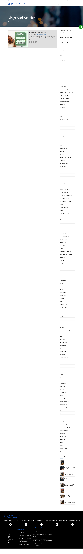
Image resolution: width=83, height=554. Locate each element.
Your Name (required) (63, 45)
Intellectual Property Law (24, 543)
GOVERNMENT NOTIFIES (65, 222)
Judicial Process (63, 271)
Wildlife (61, 445)
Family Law (21, 533)
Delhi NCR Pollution (63, 180)
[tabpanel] (18, 39)
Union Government (63, 436)
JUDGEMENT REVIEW (64, 266)
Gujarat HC (62, 227)
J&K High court (62, 263)
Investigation (62, 257)
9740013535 (37, 545)
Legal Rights (62, 298)
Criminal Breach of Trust (64, 169)
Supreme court (62, 412)
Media (9, 542)
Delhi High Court (63, 177)
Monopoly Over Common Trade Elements (67, 330)
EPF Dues (61, 204)
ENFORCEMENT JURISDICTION (66, 195)
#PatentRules (62, 104)
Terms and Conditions (12, 543)
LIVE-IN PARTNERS (63, 307)
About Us (39, 4)
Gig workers (62, 219)
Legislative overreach (64, 304)
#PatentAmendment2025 (64, 101)
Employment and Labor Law (24, 539)
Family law (62, 210)
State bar (61, 395)
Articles (61, 127)
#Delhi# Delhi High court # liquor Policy (67, 92)
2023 (61, 116)
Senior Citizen (62, 386)
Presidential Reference (64, 357)
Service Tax (62, 389)
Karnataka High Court (64, 274)
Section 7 (61, 380)
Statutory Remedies (63, 404)
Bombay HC (62, 133)
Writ (60, 451)
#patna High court (63, 107)
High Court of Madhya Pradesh (65, 236)
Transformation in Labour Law (65, 427)
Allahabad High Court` (64, 119)
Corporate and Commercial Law (25, 535)
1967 (61, 110)
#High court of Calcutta (64, 95)
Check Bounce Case (63, 148)
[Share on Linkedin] (34, 42)
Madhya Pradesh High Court (65, 318)
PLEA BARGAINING (63, 351)
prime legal (62, 363)
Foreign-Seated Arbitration (65, 216)
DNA (60, 186)
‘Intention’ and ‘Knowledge (64, 89)
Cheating (61, 145)
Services (45, 4)
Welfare (61, 442)
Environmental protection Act (65, 201)
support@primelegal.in (38, 543)
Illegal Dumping (62, 245)
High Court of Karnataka (64, 233)
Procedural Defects (63, 365)
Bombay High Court (63, 136)
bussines (61, 139)
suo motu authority (63, 407)
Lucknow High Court (63, 313)
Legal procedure (63, 292)
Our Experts (52, 4)
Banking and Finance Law (23, 541)
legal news (62, 289)
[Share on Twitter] (31, 42)
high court (61, 230)
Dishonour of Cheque (64, 183)
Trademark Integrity (63, 424)
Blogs (58, 4)
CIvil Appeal (62, 154)
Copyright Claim (63, 166)
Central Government (63, 142)
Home (33, 4)
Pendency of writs (63, 345)
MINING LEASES (63, 327)
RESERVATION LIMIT (64, 368)
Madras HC (62, 321)
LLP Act (61, 310)
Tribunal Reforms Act (64, 430)
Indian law (61, 248)
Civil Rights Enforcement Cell (65, 157)
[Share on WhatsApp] (36, 42)
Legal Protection (63, 295)
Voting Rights (62, 439)
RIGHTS (61, 371)
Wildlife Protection (63, 448)
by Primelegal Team (41, 34)
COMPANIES (62, 160)
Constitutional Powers (64, 163)
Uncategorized (62, 433)
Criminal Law (21, 532)
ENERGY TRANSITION (64, 192)
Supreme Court (62, 410)
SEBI (60, 377)
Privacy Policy (10, 539)
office (61, 336)
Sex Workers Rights (63, 392)
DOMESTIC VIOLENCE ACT (65, 189)
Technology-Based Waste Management (67, 418)
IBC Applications (63, 242)
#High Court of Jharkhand (64, 98)
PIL (60, 348)
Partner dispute (62, 339)
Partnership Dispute (63, 342)
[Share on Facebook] (29, 42)
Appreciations (62, 122)
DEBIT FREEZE (62, 174)
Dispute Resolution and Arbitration (25, 538)
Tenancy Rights (62, 421)
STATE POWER (62, 398)
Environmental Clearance (64, 198)
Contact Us (64, 4)
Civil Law (20, 536)
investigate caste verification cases (66, 254)
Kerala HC (61, 277)
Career (9, 540)
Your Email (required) (63, 50)
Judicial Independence (64, 269)
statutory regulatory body (64, 401)
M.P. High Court (62, 316)
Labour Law (62, 283)
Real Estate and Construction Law (25, 544)
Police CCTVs (62, 354)
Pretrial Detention (63, 360)
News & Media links (63, 333)
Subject (61, 55)
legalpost (61, 301)
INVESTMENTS (62, 260)
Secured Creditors (63, 383)
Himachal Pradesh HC (64, 239)
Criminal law (62, 172)
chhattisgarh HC (63, 151)
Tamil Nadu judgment (63, 415)
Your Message (62, 60)
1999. (61, 113)
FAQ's (9, 534)
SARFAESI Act (62, 374)
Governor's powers (63, 224)
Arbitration (62, 125)
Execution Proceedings (64, 207)
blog (60, 130)
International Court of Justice (65, 251)
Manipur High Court (63, 324)
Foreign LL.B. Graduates (64, 213)
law (60, 286)
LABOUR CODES (63, 280)
